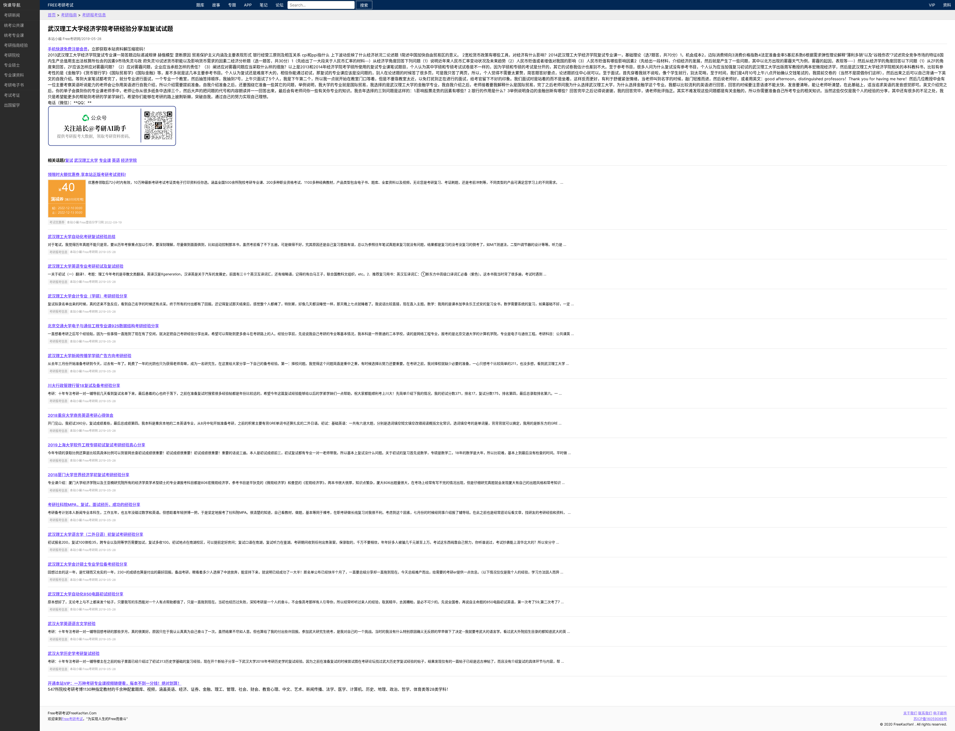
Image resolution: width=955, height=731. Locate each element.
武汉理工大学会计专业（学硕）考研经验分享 (87, 296)
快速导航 (12, 4)
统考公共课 (14, 25)
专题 (232, 4)
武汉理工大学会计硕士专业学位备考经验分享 (87, 564)
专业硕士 (12, 65)
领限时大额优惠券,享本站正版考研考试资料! (87, 174)
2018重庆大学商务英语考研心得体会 (80, 415)
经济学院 (129, 160)
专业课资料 (14, 75)
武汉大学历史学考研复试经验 (73, 653)
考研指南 (69, 14)
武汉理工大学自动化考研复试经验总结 (81, 236)
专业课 (105, 160)
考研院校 (12, 55)
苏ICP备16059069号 (930, 719)
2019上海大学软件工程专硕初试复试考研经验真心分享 (96, 444)
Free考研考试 (60, 4)
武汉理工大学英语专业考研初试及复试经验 (85, 266)
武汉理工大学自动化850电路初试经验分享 (85, 594)
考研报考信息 (94, 14)
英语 (116, 160)
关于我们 (910, 713)
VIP (932, 4)
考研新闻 (12, 15)
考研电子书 (14, 85)
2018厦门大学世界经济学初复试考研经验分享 (88, 474)
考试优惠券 (56, 222)
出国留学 (12, 105)
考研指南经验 (16, 45)
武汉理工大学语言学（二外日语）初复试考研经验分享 (95, 534)
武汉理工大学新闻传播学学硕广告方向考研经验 (89, 355)
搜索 (364, 5)
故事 (216, 4)
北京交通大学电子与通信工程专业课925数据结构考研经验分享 (103, 325)
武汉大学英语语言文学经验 (72, 623)
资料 (947, 4)
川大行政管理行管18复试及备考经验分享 (84, 385)
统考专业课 (14, 35)
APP (248, 4)
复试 (69, 160)
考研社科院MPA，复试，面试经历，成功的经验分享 (94, 504)
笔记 (264, 4)
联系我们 (925, 713)
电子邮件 (940, 713)
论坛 (280, 4)
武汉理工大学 (86, 160)
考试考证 (12, 95)
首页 (52, 14)
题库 (200, 4)
